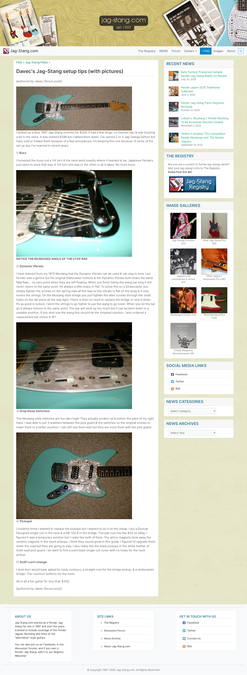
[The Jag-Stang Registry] (199, 184)
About (231, 51)
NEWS (163, 51)
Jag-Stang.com (23, 51)
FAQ (207, 51)
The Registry (147, 51)
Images (218, 51)
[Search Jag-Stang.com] (241, 51)
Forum (176, 51)
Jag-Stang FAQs (36, 62)
